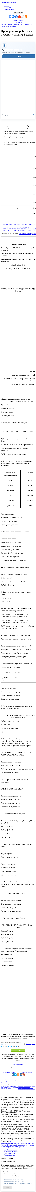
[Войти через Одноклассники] (26, 16)
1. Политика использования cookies (13, 1179)
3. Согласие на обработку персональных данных (17, 1183)
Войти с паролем (18, 20)
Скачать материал (26, 1072)
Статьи (6, 6)
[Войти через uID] (10, 16)
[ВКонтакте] (13, 1074)
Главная (3, 25)
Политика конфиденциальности (17, 1145)
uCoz (9, 1141)
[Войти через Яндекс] (19, 16)
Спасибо (18, 1050)
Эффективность (9, 9)
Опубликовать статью (11, 1151)
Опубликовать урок (10, 1150)
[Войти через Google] (22, 16)
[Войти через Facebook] (16, 16)
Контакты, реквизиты (27, 1143)
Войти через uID (18, 12)
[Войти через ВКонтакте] (13, 16)
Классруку (7, 7)
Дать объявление (9, 1153)
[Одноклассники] (18, 1074)
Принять (7, 1187)
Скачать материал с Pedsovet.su (10, 1072)
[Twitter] (15, 1074)
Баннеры (3, 1145)
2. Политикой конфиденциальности (13, 1181)
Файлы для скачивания (15, 25)
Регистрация (18, 22)
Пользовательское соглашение (10, 1143)
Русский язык (11, 26)
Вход (14, 1064)
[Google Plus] (23, 1074)
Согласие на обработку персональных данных (17, 1146)
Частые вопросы (9, 1155)
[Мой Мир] (21, 1074)
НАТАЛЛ (3, 1044)
